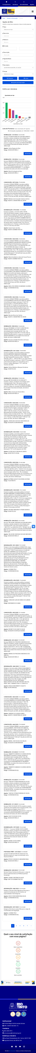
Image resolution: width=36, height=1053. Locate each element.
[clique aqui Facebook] (16, 1046)
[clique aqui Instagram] (24, 1046)
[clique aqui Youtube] (20, 1046)
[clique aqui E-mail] (12, 1046)
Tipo (4, 27)
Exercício (6, 33)
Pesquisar (10, 78)
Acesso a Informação (12, 18)
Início (4, 18)
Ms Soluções (12, 1050)
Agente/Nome (7, 58)
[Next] (31, 926)
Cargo (5, 71)
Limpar (26, 78)
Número (5, 39)
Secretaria (6, 65)
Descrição (6, 52)
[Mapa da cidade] (18, 992)
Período (6, 46)
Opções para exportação (18, 82)
